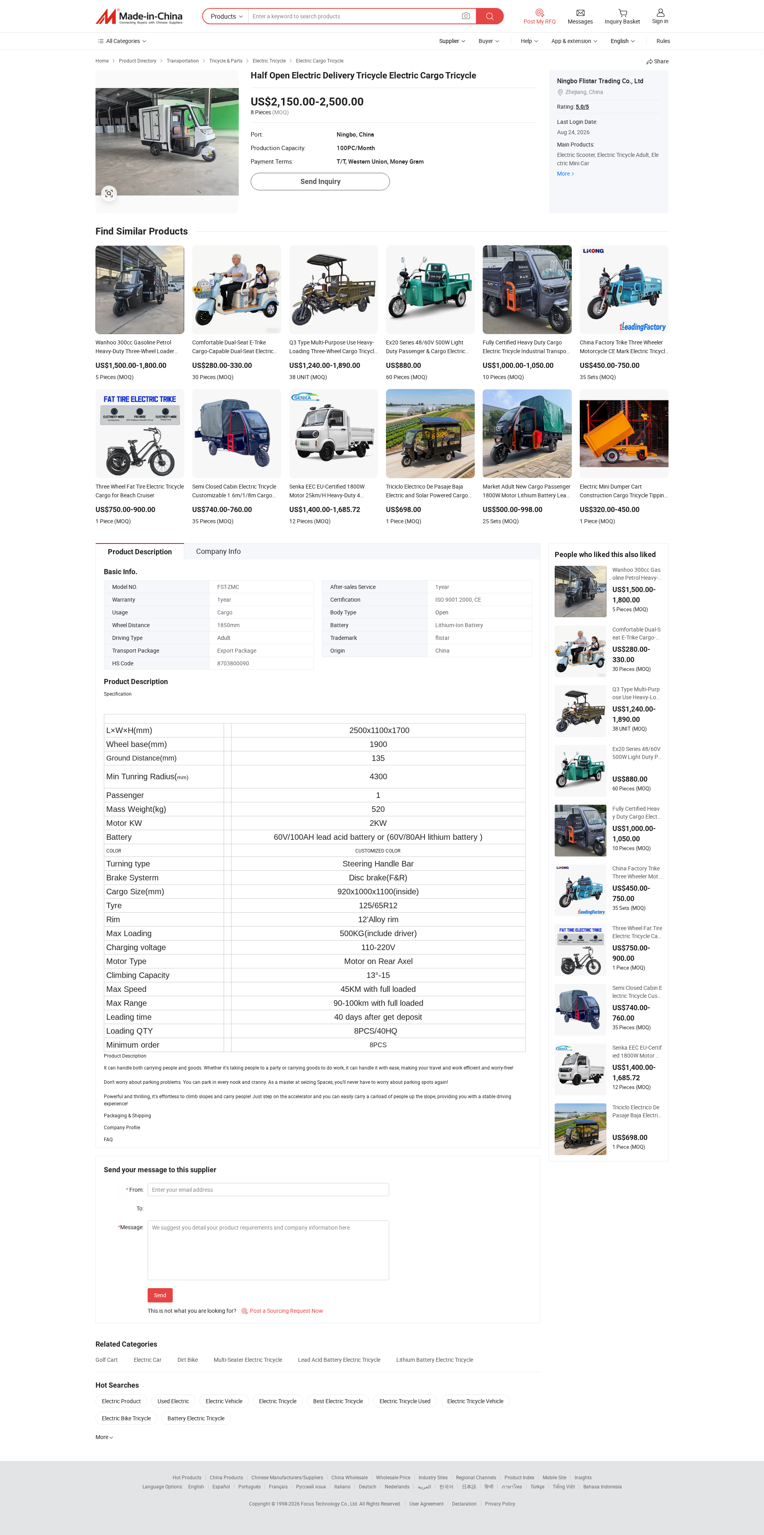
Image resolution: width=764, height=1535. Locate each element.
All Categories (123, 41)
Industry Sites (433, 1477)
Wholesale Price (393, 1477)
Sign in (660, 21)
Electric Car (148, 1359)
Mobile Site (554, 1477)
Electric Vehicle (224, 1401)
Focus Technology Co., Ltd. (330, 1503)
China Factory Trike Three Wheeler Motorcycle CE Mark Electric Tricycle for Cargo (637, 872)
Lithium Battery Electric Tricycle (434, 1359)
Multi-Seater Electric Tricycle (248, 1359)
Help (526, 41)
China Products (226, 1477)
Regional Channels (476, 1477)
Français (278, 1486)
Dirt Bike (187, 1359)
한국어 (446, 1486)
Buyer (486, 41)
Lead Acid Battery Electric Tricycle (339, 1359)
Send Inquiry (320, 181)
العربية (424, 1486)
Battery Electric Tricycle (196, 1418)
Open (441, 612)
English (196, 1486)
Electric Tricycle (277, 1401)
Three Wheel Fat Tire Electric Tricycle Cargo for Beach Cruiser (637, 932)
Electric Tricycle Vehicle (475, 1401)
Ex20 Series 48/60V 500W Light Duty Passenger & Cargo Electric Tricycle (636, 753)
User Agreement (426, 1503)
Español (221, 1486)
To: (140, 1208)
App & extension (571, 41)
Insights (583, 1477)
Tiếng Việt (564, 1486)
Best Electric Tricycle (338, 1401)
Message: (131, 1227)
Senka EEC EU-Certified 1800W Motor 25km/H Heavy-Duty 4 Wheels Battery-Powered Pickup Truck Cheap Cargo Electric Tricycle (637, 1052)
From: (135, 1189)
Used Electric (173, 1401)
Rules (663, 41)
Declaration (464, 1503)
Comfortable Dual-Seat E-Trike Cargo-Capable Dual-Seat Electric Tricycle (636, 633)
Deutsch (367, 1486)
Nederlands (397, 1486)
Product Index (519, 1477)
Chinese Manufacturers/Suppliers (287, 1477)
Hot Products (187, 1477)
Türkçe (537, 1486)
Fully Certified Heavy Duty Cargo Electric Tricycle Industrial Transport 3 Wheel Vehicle (637, 813)
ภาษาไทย (512, 1486)
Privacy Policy (500, 1503)
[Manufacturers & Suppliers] (139, 16)
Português (249, 1486)
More (563, 173)
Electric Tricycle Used (405, 1401)
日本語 (469, 1486)
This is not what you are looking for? (192, 1310)
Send (160, 1295)
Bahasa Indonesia (602, 1486)
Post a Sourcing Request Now (282, 1310)
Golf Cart (107, 1359)
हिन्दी (489, 1486)
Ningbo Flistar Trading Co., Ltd (600, 80)
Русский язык (311, 1486)
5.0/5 (582, 107)
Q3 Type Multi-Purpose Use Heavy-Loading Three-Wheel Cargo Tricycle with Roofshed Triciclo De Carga (636, 693)
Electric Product (121, 1401)
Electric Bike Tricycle (126, 1418)
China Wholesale (349, 1477)
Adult (223, 637)
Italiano (342, 1486)
